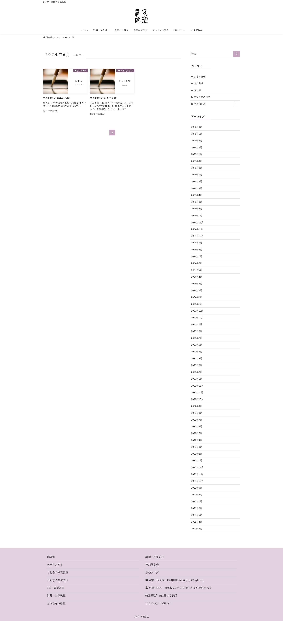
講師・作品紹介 (154, 556)
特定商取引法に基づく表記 (161, 595)
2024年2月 (196, 290)
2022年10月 (197, 399)
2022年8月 (196, 413)
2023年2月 (196, 372)
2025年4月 (196, 195)
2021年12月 (197, 467)
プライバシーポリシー (158, 603)
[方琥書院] (141, 16)
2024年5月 (196, 270)
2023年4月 (196, 358)
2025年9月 (196, 161)
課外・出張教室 (56, 595)
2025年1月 (196, 215)
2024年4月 (196, 276)
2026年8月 (196, 127)
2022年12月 (197, 385)
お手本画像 (200, 76)
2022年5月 (196, 433)
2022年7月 (196, 419)
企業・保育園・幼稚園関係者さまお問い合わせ (176, 580)
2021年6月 (196, 508)
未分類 (197, 90)
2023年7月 (196, 338)
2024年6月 (196, 263)
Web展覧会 (152, 564)
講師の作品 (200, 103)
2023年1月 (196, 379)
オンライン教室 (56, 603)
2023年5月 (196, 351)
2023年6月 (196, 344)
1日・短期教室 (55, 587)
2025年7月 (196, 174)
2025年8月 (196, 168)
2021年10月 (197, 481)
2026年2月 (196, 147)
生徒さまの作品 (202, 97)
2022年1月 (196, 460)
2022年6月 (196, 426)
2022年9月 (196, 406)
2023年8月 (196, 331)
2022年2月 (196, 453)
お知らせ (198, 83)
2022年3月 (196, 447)
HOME (51, 556)
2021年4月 (196, 522)
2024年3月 (196, 283)
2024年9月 (196, 242)
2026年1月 (196, 154)
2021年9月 (196, 487)
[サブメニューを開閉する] (236, 104)
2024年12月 (197, 222)
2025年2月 (196, 208)
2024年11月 (197, 229)
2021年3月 (196, 528)
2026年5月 (196, 134)
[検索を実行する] (236, 54)
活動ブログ (152, 572)
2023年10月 (197, 317)
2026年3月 (196, 140)
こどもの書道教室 (57, 572)
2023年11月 (197, 310)
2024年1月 (196, 297)
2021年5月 (196, 515)
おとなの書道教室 (57, 580)
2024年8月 (196, 249)
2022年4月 (196, 440)
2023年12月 (197, 304)
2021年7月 (196, 501)
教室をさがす (55, 564)
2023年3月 (196, 365)
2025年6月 (196, 181)
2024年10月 (197, 236)
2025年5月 (196, 188)
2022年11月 (197, 392)
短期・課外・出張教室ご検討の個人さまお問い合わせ (180, 587)
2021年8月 (196, 494)
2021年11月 (197, 474)
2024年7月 (196, 256)
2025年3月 (196, 202)
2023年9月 (196, 324)
